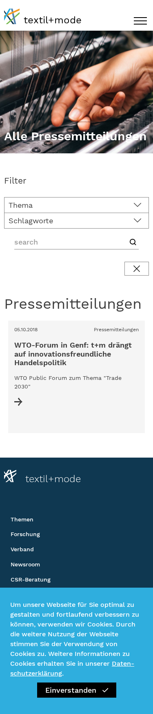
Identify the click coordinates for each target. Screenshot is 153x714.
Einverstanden (70, 690)
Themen (22, 519)
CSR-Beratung (31, 579)
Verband (22, 549)
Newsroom (25, 564)
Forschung (25, 534)
